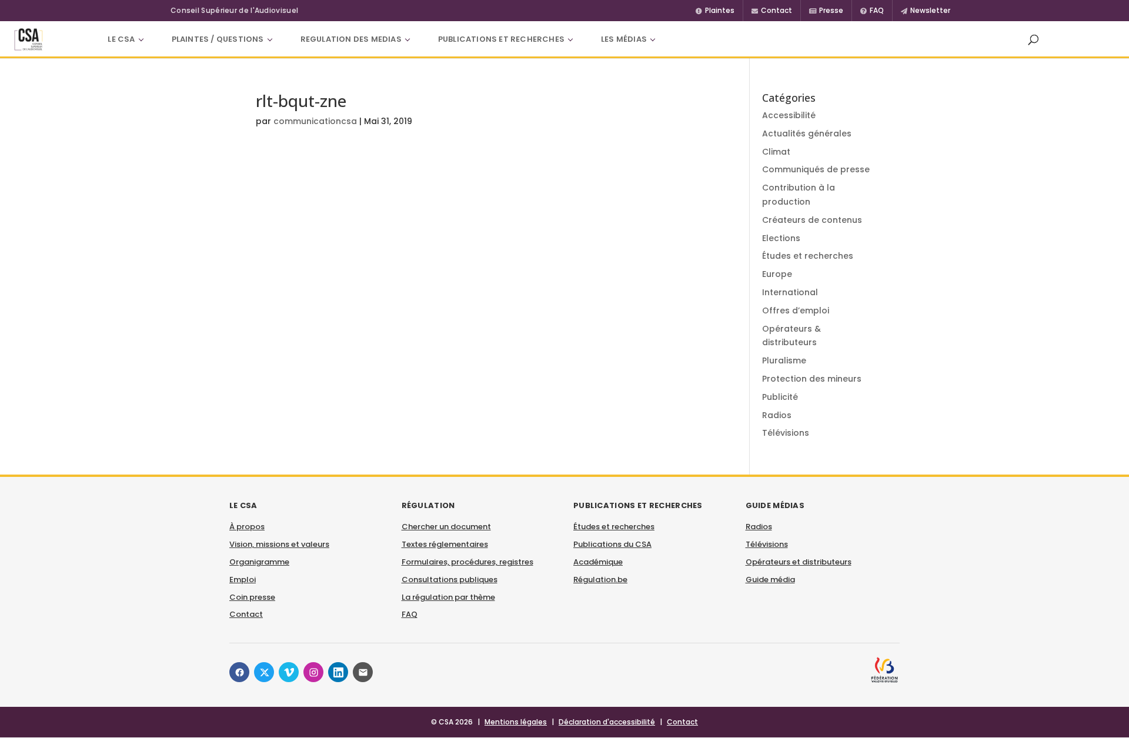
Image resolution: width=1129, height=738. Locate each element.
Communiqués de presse (816, 169)
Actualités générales (806, 133)
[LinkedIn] (338, 672)
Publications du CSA (612, 544)
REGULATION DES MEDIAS (351, 39)
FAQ (409, 614)
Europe (777, 274)
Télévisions (785, 433)
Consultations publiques (449, 579)
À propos (247, 526)
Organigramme (259, 561)
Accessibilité (789, 115)
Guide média (770, 579)
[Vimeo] (289, 672)
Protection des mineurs (811, 379)
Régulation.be (600, 579)
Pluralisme (784, 360)
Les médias (624, 39)
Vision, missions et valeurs (279, 544)
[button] (1033, 39)
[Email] (363, 672)
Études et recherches (807, 256)
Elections (781, 238)
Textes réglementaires (445, 544)
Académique (598, 561)
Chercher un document (446, 526)
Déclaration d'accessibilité (607, 722)
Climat (776, 152)
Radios (776, 415)
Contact (246, 614)
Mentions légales (516, 722)
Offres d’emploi (795, 310)
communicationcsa (315, 121)
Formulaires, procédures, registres (467, 561)
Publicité (780, 397)
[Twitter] (264, 672)
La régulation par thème (448, 597)
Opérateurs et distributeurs (798, 561)
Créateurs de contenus (812, 220)
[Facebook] (239, 672)
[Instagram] (313, 672)
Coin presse (252, 597)
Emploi (242, 579)
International (790, 292)
